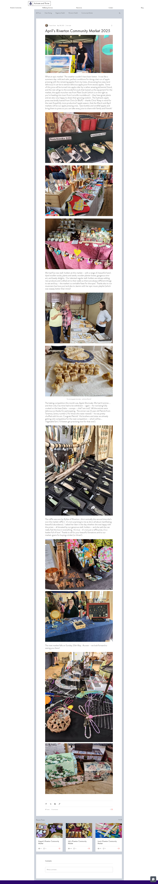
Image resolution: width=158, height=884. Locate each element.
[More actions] (112, 25)
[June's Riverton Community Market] (108, 830)
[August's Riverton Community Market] (49, 830)
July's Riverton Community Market (77, 842)
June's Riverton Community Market (107, 842)
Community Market (87, 13)
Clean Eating (48, 13)
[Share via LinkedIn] (55, 804)
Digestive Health (60, 13)
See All (120, 820)
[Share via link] (59, 804)
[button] (41, 3)
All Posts (38, 13)
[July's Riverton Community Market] (79, 830)
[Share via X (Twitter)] (50, 804)
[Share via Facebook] (46, 804)
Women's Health (73, 13)
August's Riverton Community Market (48, 842)
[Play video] (79, 54)
